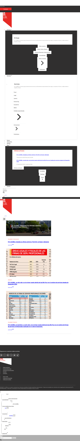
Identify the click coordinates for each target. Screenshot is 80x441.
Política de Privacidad (7, 378)
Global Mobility (5, 425)
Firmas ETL (9, 141)
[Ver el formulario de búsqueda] (1, 198)
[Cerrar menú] (0, 392)
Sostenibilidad (5, 399)
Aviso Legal (5, 376)
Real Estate (4, 421)
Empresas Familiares (6, 418)
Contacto (6, 9)
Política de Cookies (7, 379)
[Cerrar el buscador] (1, 436)
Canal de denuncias (7, 368)
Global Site (2, 6)
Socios (8, 140)
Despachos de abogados (8, 370)
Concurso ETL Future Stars (8, 406)
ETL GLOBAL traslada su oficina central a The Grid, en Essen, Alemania (33, 154)
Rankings (10, 279)
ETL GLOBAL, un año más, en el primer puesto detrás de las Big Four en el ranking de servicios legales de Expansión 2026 (43, 161)
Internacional (16, 239)
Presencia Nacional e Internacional (9, 398)
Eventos (8, 186)
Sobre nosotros (6, 367)
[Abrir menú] (4, 219)
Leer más (11, 245)
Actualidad (10, 239)
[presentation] (39, 222)
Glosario (5, 371)
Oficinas (8, 143)
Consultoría (4, 413)
